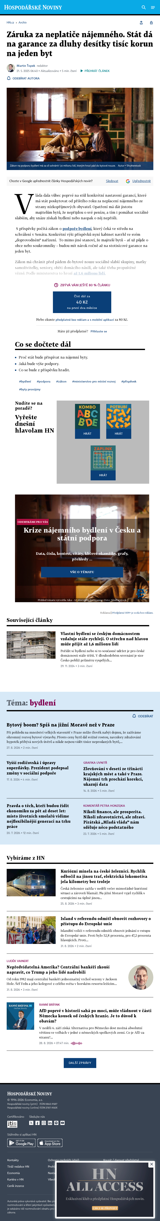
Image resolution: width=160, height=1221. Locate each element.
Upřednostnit (141, 181)
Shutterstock (134, 166)
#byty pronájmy (29, 389)
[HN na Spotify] (56, 1123)
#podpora (43, 381)
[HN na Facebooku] (37, 1123)
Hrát (88, 433)
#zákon (61, 381)
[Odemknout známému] (151, 23)
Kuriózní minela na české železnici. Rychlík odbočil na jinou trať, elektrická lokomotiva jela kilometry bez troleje (104, 877)
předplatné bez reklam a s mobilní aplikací (85, 319)
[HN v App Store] (50, 1143)
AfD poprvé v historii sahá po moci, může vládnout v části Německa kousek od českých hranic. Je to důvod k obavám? (95, 1016)
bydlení (43, 703)
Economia (13, 1173)
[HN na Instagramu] (44, 1123)
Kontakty (13, 1160)
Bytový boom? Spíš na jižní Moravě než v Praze (61, 725)
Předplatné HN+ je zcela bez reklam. (132, 612)
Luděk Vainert (18, 961)
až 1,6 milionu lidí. (90, 273)
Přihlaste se (99, 331)
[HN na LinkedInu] (50, 1123)
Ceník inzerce (15, 1186)
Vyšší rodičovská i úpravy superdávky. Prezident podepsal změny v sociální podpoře (38, 768)
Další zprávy (80, 1062)
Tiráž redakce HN (18, 1166)
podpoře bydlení (76, 228)
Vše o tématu (82, 572)
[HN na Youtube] (62, 1123)
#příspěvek (128, 381)
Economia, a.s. (34, 1100)
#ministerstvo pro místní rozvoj (94, 381)
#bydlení (25, 381)
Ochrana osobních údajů (63, 1160)
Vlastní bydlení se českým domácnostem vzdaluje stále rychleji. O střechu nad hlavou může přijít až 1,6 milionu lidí (104, 639)
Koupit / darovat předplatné (121, 1160)
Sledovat (112, 181)
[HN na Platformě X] (31, 1123)
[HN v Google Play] (21, 1143)
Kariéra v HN (15, 1179)
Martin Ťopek (26, 65)
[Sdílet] (141, 23)
